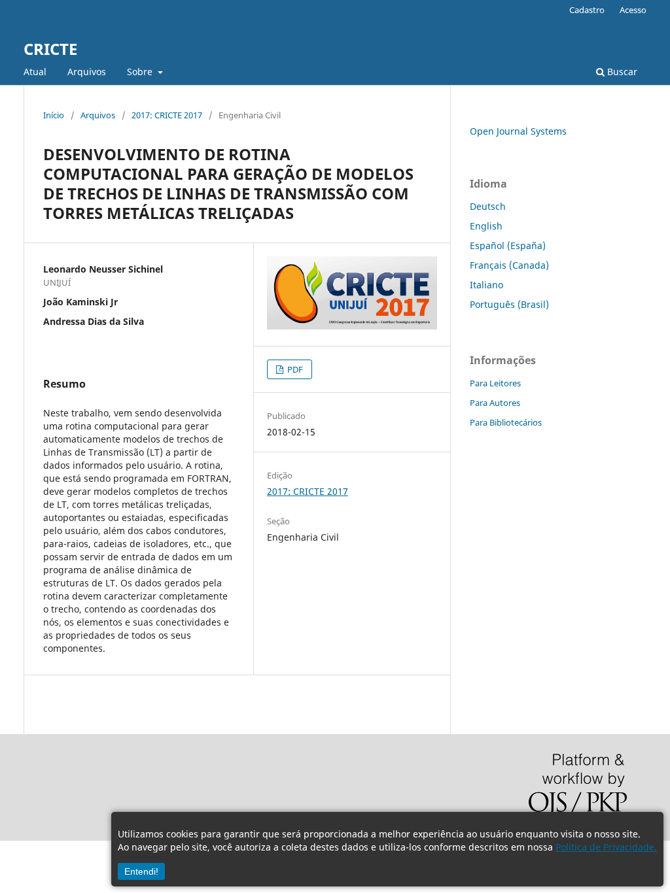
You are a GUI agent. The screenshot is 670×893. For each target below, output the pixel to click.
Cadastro (587, 10)
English (486, 226)
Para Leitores (495, 383)
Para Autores (495, 403)
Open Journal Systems (518, 131)
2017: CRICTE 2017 (167, 115)
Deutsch (488, 206)
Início (53, 115)
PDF (294, 369)
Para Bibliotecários (506, 422)
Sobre (141, 71)
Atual (35, 71)
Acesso (633, 10)
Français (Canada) (509, 265)
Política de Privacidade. (606, 847)
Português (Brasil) (509, 304)
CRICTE (50, 48)
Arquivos (86, 71)
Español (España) (508, 245)
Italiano (486, 284)
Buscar (621, 71)
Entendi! (141, 871)
